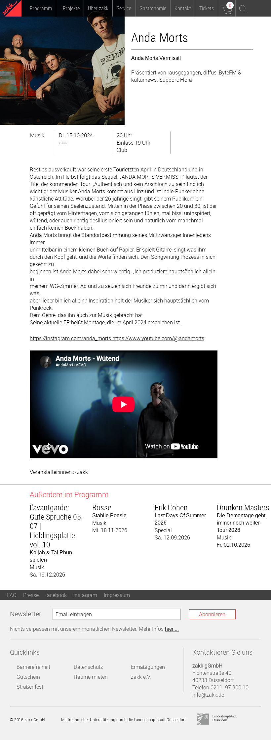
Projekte (71, 8)
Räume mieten (91, 676)
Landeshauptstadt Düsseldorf (217, 719)
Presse (31, 595)
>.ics (63, 142)
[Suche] (244, 8)
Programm (41, 8)
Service (124, 8)
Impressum (117, 595)
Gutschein (28, 676)
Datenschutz (88, 667)
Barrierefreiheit (33, 667)
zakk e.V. (141, 676)
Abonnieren (212, 614)
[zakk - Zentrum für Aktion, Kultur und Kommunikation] (11, 9)
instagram (85, 595)
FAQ (12, 595)
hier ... (172, 628)
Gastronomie (152, 8)
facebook (56, 595)
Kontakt (182, 8)
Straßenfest (30, 686)
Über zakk (98, 8)
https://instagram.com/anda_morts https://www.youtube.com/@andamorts (117, 338)
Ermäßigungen (148, 667)
